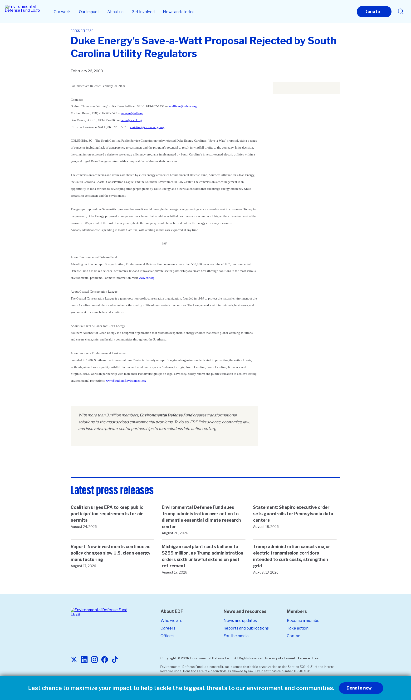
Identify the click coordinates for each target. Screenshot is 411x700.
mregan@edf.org (132, 113)
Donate (372, 11)
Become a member (304, 620)
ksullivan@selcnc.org (183, 106)
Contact (294, 636)
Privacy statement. (281, 658)
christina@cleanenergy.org (147, 127)
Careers (168, 628)
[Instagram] (94, 660)
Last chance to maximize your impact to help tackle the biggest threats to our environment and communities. (181, 688)
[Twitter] (74, 660)
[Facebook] (104, 660)
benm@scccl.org (131, 120)
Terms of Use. (308, 658)
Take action (297, 628)
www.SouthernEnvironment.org (126, 380)
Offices (167, 636)
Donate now (359, 687)
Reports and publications (246, 628)
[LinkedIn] (84, 660)
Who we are (171, 620)
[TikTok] (115, 660)
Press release (82, 31)
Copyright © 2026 (174, 658)
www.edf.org (147, 278)
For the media (236, 636)
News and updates (240, 620)
